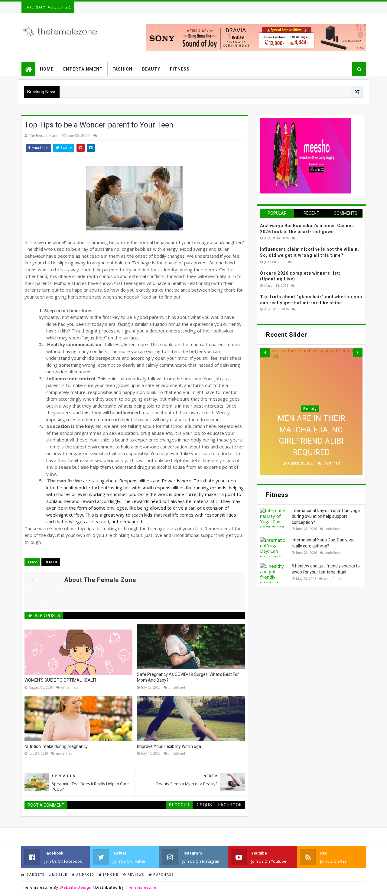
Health (50, 562)
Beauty (151, 69)
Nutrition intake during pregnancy (56, 746)
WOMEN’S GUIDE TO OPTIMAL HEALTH (61, 680)
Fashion (122, 69)
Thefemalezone (140, 887)
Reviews (135, 874)
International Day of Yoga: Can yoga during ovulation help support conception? (326, 516)
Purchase (163, 874)
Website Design (76, 887)
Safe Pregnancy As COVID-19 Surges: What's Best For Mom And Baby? (188, 677)
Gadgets (34, 874)
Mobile (59, 874)
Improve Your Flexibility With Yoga (169, 746)
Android (84, 874)
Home (47, 69)
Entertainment (83, 69)
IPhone (110, 874)
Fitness (180, 69)
